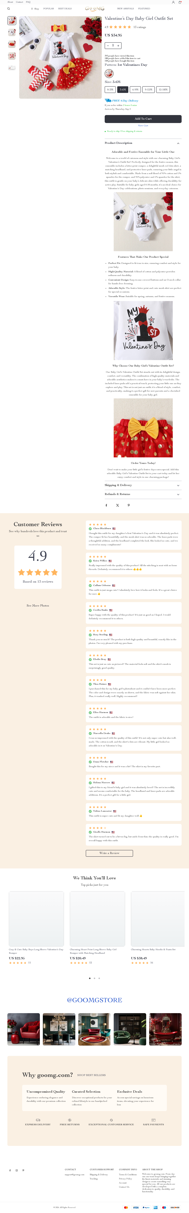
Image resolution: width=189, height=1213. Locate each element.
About (10, 2)
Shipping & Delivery (99, 1175)
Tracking (94, 1179)
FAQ (28, 2)
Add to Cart (143, 119)
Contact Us (124, 1187)
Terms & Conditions (128, 1175)
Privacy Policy (125, 1179)
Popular (48, 9)
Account (123, 1183)
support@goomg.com (74, 1175)
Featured (144, 9)
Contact (19, 2)
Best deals (65, 9)
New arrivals (125, 9)
